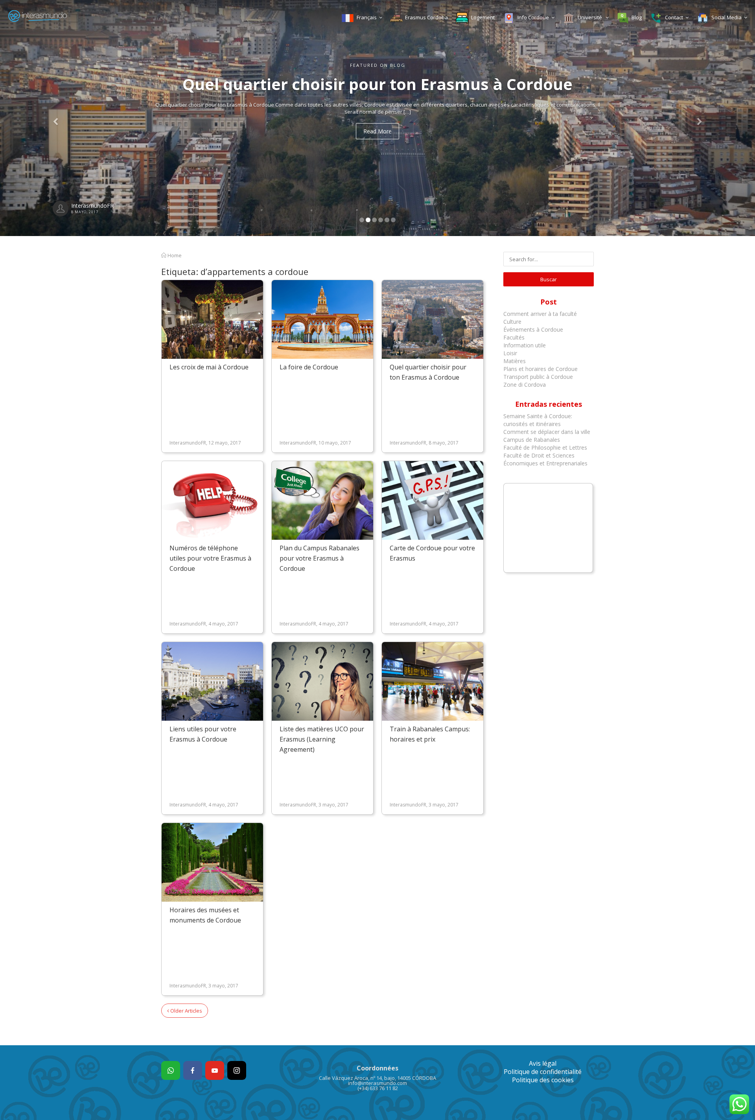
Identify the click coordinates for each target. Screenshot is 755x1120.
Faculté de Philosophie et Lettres (545, 447)
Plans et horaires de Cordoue (540, 369)
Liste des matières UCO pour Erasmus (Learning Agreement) (322, 739)
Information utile (524, 345)
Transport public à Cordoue (538, 376)
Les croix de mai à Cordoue (209, 367)
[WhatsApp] (170, 1070)
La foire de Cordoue (309, 367)
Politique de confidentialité (543, 1071)
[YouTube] (214, 1070)
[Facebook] (192, 1070)
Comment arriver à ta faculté (540, 313)
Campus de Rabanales (531, 439)
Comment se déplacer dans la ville (546, 431)
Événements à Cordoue (533, 329)
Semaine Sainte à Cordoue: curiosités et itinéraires (537, 420)
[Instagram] (236, 1070)
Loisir (510, 353)
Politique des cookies (543, 1080)
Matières (514, 361)
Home (174, 255)
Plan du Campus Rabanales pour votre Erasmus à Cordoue (319, 558)
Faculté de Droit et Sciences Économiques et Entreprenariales (545, 459)
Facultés (514, 337)
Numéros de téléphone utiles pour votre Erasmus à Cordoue (210, 558)
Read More (377, 131)
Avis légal (542, 1063)
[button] (56, 118)
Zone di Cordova (524, 384)
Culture (512, 321)
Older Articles (185, 1010)
